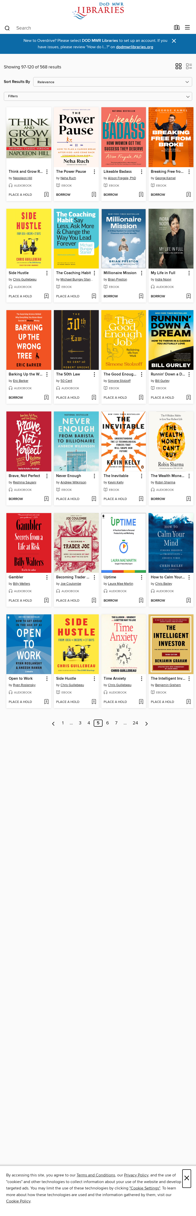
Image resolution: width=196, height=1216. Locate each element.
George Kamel (165, 178)
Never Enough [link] (68, 476)
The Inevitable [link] (116, 476)
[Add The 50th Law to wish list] (94, 398)
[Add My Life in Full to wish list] (188, 296)
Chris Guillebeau (24, 279)
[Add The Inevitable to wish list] (141, 499)
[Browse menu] (187, 27)
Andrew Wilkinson (73, 482)
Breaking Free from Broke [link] (168, 171)
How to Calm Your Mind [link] (168, 577)
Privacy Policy (136, 1175)
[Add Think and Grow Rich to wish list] (46, 195)
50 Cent (66, 381)
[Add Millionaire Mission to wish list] (141, 296)
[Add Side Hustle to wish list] (46, 296)
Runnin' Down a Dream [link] (168, 374)
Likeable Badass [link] (118, 171)
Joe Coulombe (70, 584)
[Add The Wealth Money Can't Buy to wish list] (188, 499)
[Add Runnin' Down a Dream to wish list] (188, 398)
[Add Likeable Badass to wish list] (141, 195)
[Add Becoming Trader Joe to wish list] (94, 601)
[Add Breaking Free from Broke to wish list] (188, 195)
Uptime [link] (110, 577)
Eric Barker (20, 381)
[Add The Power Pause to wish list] (94, 195)
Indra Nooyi (163, 279)
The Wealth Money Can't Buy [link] (168, 476)
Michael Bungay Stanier (76, 279)
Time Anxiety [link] (115, 678)
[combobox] (87, 28)
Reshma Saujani (24, 482)
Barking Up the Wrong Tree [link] (26, 374)
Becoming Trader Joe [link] (74, 577)
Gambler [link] (16, 577)
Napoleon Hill (22, 178)
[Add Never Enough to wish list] (94, 499)
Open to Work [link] (21, 678)
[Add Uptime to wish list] (141, 601)
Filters (13, 96)
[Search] (7, 28)
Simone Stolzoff (119, 381)
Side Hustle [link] (19, 273)
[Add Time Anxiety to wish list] (141, 702)
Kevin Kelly (116, 482)
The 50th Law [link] (68, 374)
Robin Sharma (165, 482)
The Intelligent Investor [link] (168, 678)
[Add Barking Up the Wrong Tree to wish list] (46, 398)
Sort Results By (17, 81)
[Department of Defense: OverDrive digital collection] (98, 11)
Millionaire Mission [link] (120, 273)
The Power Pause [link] (71, 171)
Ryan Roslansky (24, 685)
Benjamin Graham (168, 685)
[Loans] (177, 28)
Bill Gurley (162, 381)
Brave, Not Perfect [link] (24, 476)
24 (135, 723)
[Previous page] (53, 723)
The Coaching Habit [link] (73, 273)
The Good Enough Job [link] (121, 374)
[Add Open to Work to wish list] (46, 702)
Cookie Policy (18, 1201)
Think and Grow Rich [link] (26, 171)
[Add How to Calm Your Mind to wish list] (188, 601)
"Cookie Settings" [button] (144, 1188)
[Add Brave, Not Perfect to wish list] (46, 499)
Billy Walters (21, 584)
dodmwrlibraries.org (134, 47)
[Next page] (147, 723)
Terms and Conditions (96, 1175)
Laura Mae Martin (120, 584)
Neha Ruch (68, 178)
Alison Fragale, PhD (122, 178)
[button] (178, 67)
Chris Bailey (163, 584)
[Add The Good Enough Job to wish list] (141, 398)
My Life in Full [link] (163, 273)
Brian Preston (117, 279)
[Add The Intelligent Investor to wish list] (188, 702)
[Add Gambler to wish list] (46, 601)
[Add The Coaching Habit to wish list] (94, 296)
